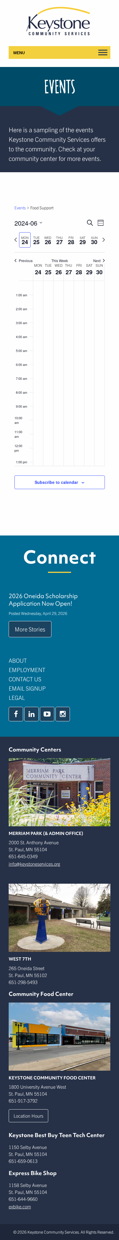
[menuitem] (59, 660)
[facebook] (16, 714)
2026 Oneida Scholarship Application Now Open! (43, 600)
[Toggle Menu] (102, 52)
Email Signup (27, 688)
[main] (59, 354)
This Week (59, 260)
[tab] (25, 240)
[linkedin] (31, 714)
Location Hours (28, 1116)
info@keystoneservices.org (34, 864)
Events (20, 207)
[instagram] (62, 714)
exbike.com (20, 1206)
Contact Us (25, 678)
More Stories (30, 629)
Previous (26, 260)
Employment (27, 669)
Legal (17, 697)
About (18, 660)
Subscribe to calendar (56, 482)
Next (97, 260)
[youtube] (47, 714)
